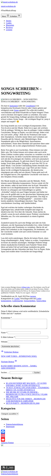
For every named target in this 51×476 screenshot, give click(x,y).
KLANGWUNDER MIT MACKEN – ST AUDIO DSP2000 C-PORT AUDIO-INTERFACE (26, 384)
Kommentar (6, 318)
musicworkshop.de (8, 6)
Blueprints (10, 25)
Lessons (9, 30)
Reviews (9, 27)
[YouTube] (25, 440)
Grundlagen (30, 106)
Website (4, 342)
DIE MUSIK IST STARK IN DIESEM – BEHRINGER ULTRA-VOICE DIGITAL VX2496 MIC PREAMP (26, 394)
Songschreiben (29, 301)
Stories (8, 21)
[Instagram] (25, 436)
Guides (9, 23)
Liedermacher (17, 301)
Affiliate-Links (25, 287)
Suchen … (5, 372)
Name (4, 333)
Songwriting (41, 301)
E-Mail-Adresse (8, 337)
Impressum (10, 426)
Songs (16, 110)
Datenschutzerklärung (14, 424)
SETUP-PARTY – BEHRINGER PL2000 (22, 403)
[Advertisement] (25, 58)
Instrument (14, 106)
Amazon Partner (7, 443)
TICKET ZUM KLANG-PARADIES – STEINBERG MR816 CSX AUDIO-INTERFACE (27, 389)
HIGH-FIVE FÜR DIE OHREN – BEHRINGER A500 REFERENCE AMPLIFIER (26, 400)
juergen (33, 296)
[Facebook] (25, 432)
